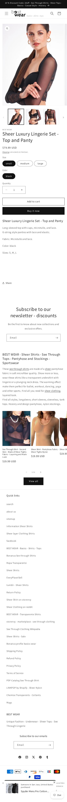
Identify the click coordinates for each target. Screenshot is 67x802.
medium (24, 163)
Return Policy (14, 592)
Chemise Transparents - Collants (24, 695)
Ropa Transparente (17, 562)
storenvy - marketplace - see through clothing (31, 621)
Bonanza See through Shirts (21, 555)
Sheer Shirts (13, 570)
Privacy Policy (14, 665)
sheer (48, 368)
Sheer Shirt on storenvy (19, 599)
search (10, 504)
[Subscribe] (56, 338)
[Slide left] (3, 117)
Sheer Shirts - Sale (16, 636)
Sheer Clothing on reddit (20, 607)
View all (33, 481)
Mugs (9, 702)
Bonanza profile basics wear (21, 643)
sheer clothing (52, 390)
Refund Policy (14, 658)
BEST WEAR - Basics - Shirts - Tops (24, 548)
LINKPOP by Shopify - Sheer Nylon (24, 687)
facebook (11, 540)
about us (11, 511)
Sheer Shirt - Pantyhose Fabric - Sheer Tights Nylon (45, 450)
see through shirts (19, 368)
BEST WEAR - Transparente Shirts (24, 614)
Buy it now (33, 210)
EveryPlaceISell (14, 577)
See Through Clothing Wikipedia (23, 629)
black (9, 176)
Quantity (6, 183)
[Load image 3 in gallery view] (51, 117)
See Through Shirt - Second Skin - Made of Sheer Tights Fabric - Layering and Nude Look (14, 453)
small (9, 163)
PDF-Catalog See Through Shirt (23, 680)
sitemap (11, 518)
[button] (6, 13)
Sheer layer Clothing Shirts (21, 533)
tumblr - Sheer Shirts (18, 585)
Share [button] (9, 282)
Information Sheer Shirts (20, 526)
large (40, 163)
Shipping (5, 152)
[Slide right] (63, 117)
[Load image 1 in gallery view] (16, 117)
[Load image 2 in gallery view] (33, 117)
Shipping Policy (15, 651)
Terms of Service (15, 673)
